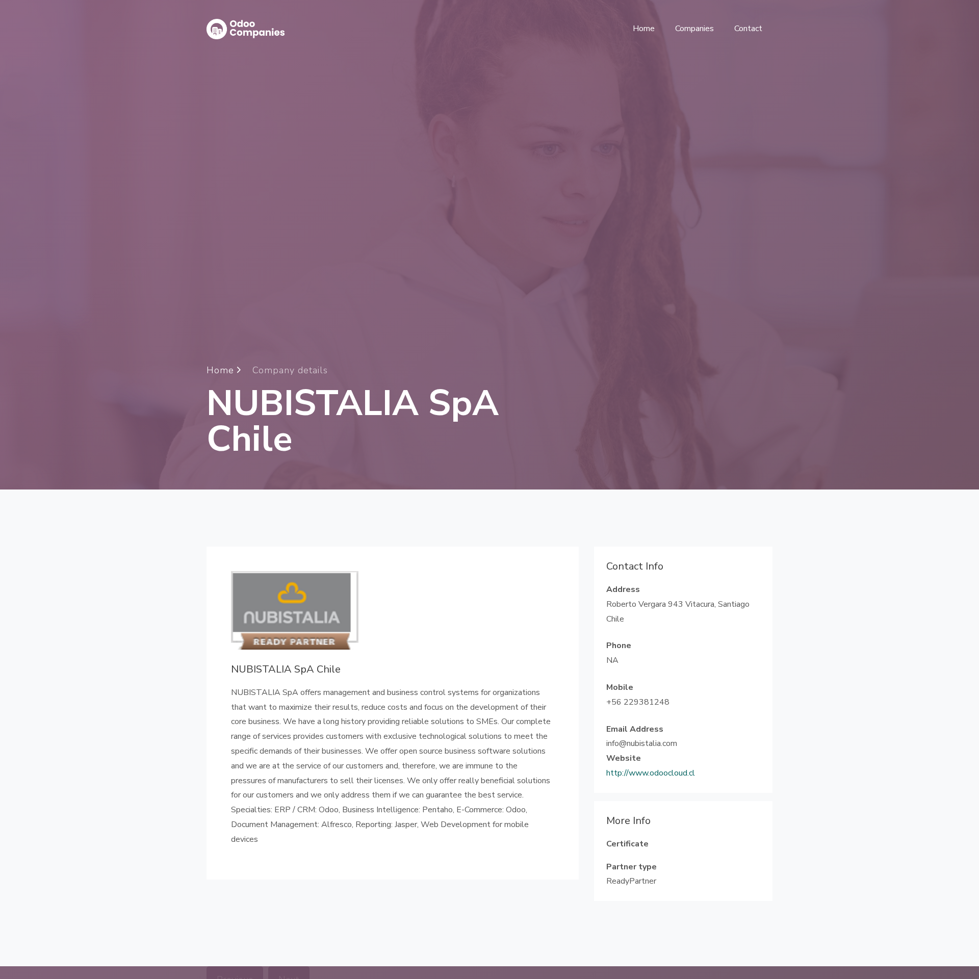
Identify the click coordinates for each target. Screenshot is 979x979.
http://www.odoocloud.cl (650, 773)
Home (644, 28)
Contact (748, 28)
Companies (694, 28)
